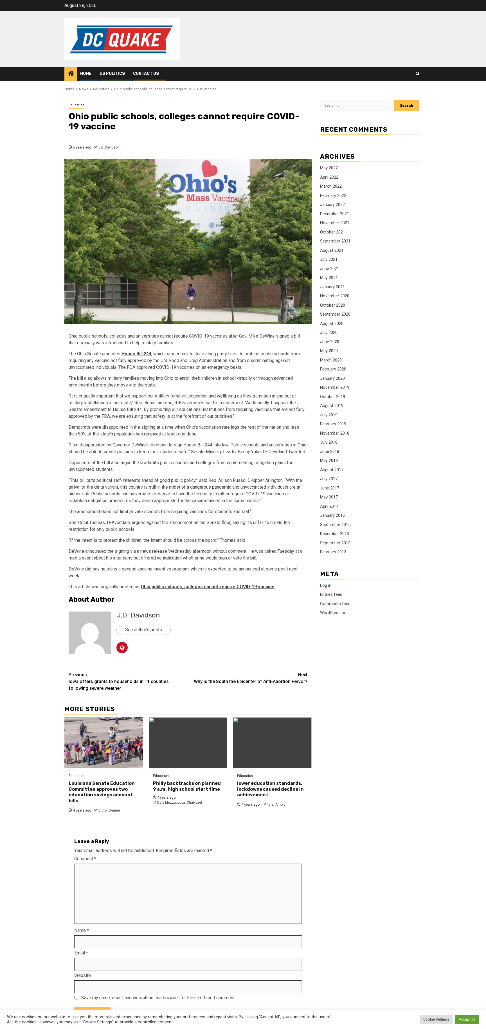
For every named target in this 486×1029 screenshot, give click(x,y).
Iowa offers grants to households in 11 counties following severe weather (119, 681)
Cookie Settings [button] (436, 1019)
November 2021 (334, 223)
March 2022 (331, 186)
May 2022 (329, 168)
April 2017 (329, 506)
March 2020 (331, 360)
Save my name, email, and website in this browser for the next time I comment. (158, 997)
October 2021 (332, 232)
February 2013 (333, 552)
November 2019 (334, 387)
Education (76, 105)
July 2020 (329, 332)
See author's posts (143, 629)
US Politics (112, 73)
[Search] (417, 73)
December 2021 (334, 213)
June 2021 (329, 268)
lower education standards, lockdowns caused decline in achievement (270, 789)
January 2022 (332, 204)
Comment (85, 858)
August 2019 (331, 405)
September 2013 (335, 542)
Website (82, 975)
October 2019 (332, 396)
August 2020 (331, 323)
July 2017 (329, 479)
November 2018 (334, 433)
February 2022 (333, 195)
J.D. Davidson (109, 147)
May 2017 (329, 497)
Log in (325, 585)
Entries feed (331, 594)
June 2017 (329, 488)
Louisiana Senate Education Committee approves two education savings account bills (102, 792)
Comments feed (335, 603)
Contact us (146, 73)
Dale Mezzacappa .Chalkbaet (179, 803)
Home (85, 73)
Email (81, 953)
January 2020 (332, 378)
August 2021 (331, 250)
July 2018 (329, 442)
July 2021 (329, 259)
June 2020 (329, 341)
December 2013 (334, 533)
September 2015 (335, 524)
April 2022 (329, 177)
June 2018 (329, 451)
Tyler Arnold (276, 804)
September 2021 (335, 241)
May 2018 (329, 460)
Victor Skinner (109, 810)
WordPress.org (334, 612)
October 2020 (332, 305)
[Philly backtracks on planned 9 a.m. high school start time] (188, 742)
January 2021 (332, 286)
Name (81, 930)
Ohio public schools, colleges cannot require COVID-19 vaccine (207, 586)
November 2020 (334, 296)
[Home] (71, 74)
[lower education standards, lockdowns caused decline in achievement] (272, 742)
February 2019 (333, 424)
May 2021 (329, 277)
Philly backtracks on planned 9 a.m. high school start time (187, 786)
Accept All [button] (467, 1019)
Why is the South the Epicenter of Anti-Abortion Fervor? (250, 678)
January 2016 (332, 515)
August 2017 (331, 469)
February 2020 (333, 369)
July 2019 (329, 414)
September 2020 (335, 314)
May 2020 (329, 351)
